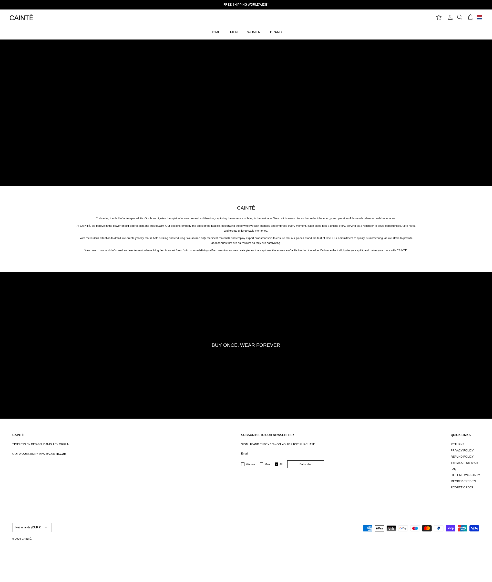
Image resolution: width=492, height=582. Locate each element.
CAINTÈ (26, 538)
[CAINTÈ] (21, 17)
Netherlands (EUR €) (28, 527)
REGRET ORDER (462, 487)
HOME (215, 32)
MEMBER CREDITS (463, 481)
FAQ (453, 468)
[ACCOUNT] (449, 17)
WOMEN (253, 32)
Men (267, 464)
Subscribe (305, 464)
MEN (234, 32)
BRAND (276, 32)
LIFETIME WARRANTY (465, 475)
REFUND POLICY (462, 456)
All (281, 464)
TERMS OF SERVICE (464, 462)
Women (250, 464)
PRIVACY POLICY (462, 450)
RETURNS (457, 444)
